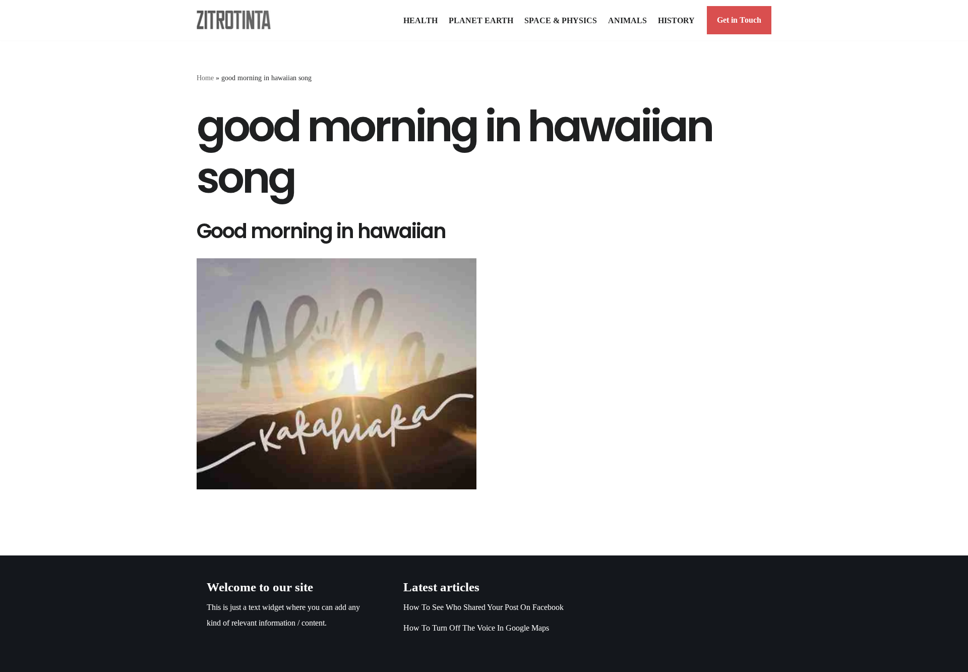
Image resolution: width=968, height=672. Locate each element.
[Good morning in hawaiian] (336, 373)
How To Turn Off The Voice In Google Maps (476, 628)
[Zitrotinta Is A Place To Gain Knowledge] (236, 20)
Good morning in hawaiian (321, 231)
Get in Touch (739, 20)
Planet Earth (481, 20)
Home (205, 78)
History (676, 20)
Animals (627, 20)
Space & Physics (560, 20)
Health (420, 20)
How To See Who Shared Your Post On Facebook (483, 607)
